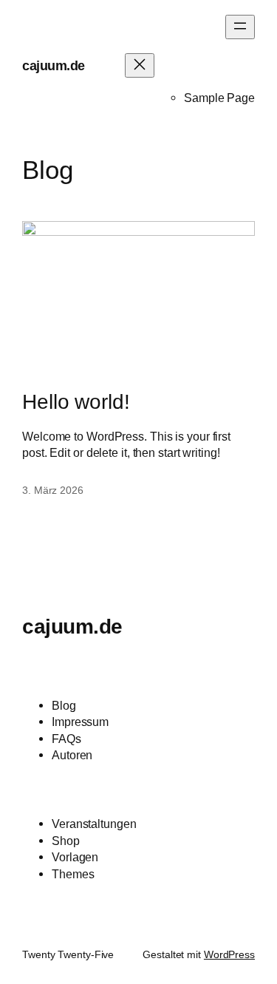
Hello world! (76, 401)
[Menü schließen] (139, 65)
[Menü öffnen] (240, 27)
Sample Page (219, 97)
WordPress (229, 954)
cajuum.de (53, 65)
